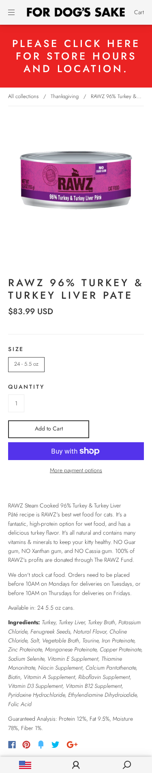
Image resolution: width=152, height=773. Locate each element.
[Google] (72, 745)
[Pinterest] (26, 745)
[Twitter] (55, 745)
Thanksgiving (65, 96)
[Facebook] (12, 745)
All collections (23, 96)
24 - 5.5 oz (26, 364)
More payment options (76, 470)
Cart (139, 12)
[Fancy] (41, 745)
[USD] (25, 765)
